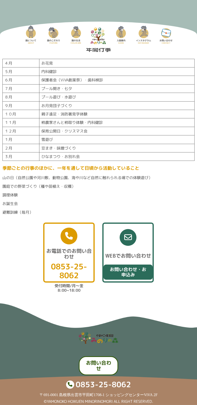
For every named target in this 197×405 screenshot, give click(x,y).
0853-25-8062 (69, 271)
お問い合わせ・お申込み (128, 272)
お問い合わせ (98, 365)
